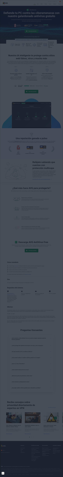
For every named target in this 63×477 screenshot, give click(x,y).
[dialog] (31, 238)
